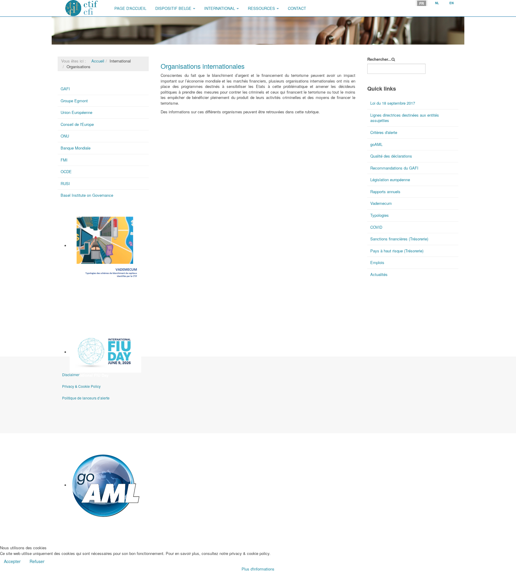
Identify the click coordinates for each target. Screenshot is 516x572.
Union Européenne (76, 112)
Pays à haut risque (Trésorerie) (396, 251)
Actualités (379, 274)
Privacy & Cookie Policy (81, 386)
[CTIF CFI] (81, 8)
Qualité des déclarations (391, 156)
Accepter (12, 561)
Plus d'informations (258, 569)
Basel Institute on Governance (87, 195)
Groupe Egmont (74, 100)
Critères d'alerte (383, 132)
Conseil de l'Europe (77, 124)
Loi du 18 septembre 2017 (392, 103)
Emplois (377, 262)
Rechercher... (379, 59)
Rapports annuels (385, 191)
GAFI (65, 88)
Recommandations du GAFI (394, 168)
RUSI (65, 183)
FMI (64, 160)
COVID (376, 227)
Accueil (97, 61)
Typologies (379, 215)
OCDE (66, 171)
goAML (76, 521)
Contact (297, 8)
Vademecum (81, 282)
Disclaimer (70, 374)
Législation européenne (390, 179)
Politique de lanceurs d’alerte (86, 397)
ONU (65, 136)
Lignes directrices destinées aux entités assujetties (404, 117)
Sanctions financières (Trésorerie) (399, 239)
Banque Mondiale (75, 148)
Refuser (37, 561)
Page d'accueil (130, 8)
